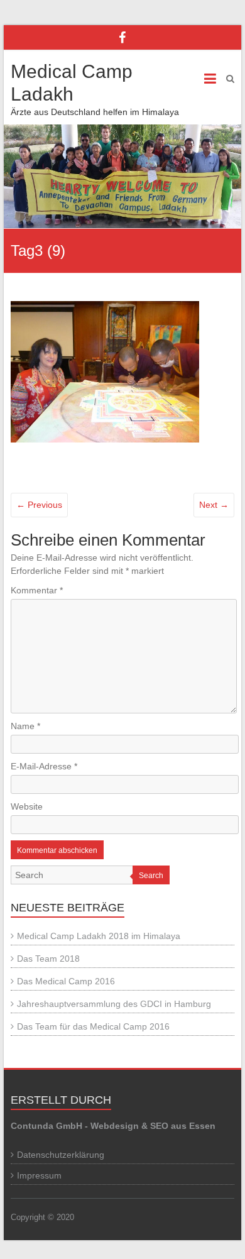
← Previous (39, 505)
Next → (214, 505)
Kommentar (37, 590)
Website (27, 806)
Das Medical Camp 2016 (66, 981)
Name (25, 726)
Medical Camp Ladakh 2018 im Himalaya (98, 936)
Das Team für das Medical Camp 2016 (93, 1026)
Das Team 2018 (48, 959)
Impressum (39, 1175)
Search (151, 875)
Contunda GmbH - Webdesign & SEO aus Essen (113, 1126)
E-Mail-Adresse (44, 766)
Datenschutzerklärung (60, 1155)
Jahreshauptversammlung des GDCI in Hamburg (114, 1004)
